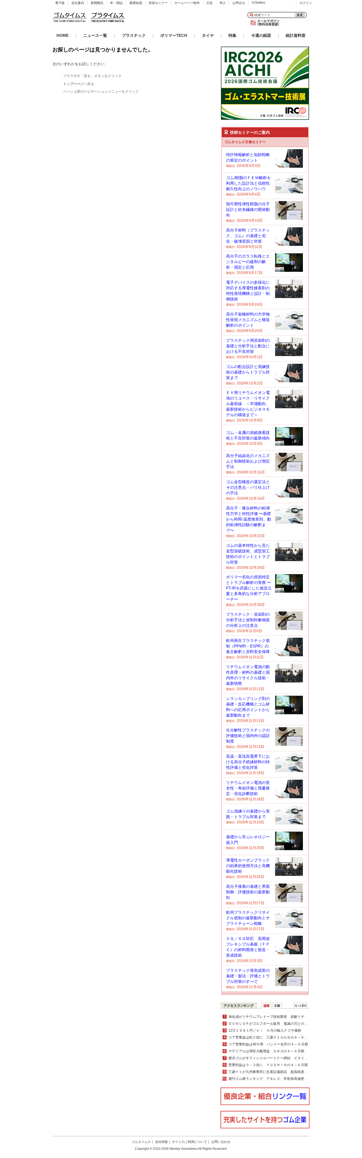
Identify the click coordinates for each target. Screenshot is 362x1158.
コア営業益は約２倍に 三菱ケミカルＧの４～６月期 (269, 1037)
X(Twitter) (258, 3)
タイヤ (208, 35)
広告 (209, 3)
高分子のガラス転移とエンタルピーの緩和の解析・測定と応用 (248, 261)
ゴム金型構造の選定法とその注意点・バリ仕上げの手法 (248, 487)
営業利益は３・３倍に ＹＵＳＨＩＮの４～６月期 (268, 1065)
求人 (222, 3)
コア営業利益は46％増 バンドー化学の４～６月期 (268, 1044)
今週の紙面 (261, 35)
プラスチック (134, 35)
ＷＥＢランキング (300, 1005)
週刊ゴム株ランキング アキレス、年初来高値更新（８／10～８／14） (283, 1079)
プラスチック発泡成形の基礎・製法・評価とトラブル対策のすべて (248, 976)
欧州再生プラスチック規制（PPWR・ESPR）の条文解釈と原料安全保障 (248, 646)
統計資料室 (296, 35)
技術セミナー (158, 3)
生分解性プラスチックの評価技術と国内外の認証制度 (248, 735)
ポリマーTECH (173, 35)
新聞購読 (97, 3)
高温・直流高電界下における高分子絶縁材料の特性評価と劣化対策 (248, 762)
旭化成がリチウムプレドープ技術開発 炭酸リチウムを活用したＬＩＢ (283, 1017)
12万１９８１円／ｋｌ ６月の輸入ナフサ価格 (264, 1030)
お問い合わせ (220, 1142)
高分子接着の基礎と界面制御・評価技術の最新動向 (248, 892)
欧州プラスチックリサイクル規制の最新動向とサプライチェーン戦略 (248, 918)
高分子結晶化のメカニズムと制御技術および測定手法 (248, 461)
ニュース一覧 (95, 35)
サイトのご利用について (189, 1142)
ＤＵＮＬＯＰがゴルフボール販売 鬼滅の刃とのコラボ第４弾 (276, 1024)
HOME (62, 35)
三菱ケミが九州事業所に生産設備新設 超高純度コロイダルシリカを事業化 (287, 1072)
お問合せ (238, 3)
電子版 (60, 3)
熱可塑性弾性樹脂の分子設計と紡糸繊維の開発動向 (248, 209)
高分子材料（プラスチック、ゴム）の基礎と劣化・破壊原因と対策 (248, 235)
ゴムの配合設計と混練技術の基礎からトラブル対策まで (248, 372)
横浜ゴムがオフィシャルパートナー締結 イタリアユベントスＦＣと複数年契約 (290, 1058)
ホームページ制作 (187, 3)
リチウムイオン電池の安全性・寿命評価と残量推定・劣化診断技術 (248, 788)
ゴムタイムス (141, 1142)
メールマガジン (264, 22)
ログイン (305, 3)
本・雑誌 (116, 3)
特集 (232, 35)
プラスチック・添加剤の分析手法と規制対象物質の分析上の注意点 (248, 620)
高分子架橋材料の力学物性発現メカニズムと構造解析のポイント (248, 319)
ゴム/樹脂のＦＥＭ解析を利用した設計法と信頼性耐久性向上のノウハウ (248, 183)
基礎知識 (135, 3)
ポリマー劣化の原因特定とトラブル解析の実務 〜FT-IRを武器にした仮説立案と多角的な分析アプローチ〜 (249, 588)
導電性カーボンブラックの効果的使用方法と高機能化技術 (248, 865)
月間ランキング (277, 1005)
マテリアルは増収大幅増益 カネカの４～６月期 (266, 1051)
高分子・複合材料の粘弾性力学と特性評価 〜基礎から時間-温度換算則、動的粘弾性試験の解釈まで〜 (248, 519)
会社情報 (161, 1142)
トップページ (73, 84)
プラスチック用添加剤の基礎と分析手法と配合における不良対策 (248, 346)
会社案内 (77, 3)
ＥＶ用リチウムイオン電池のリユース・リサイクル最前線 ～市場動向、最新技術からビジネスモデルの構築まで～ (248, 403)
